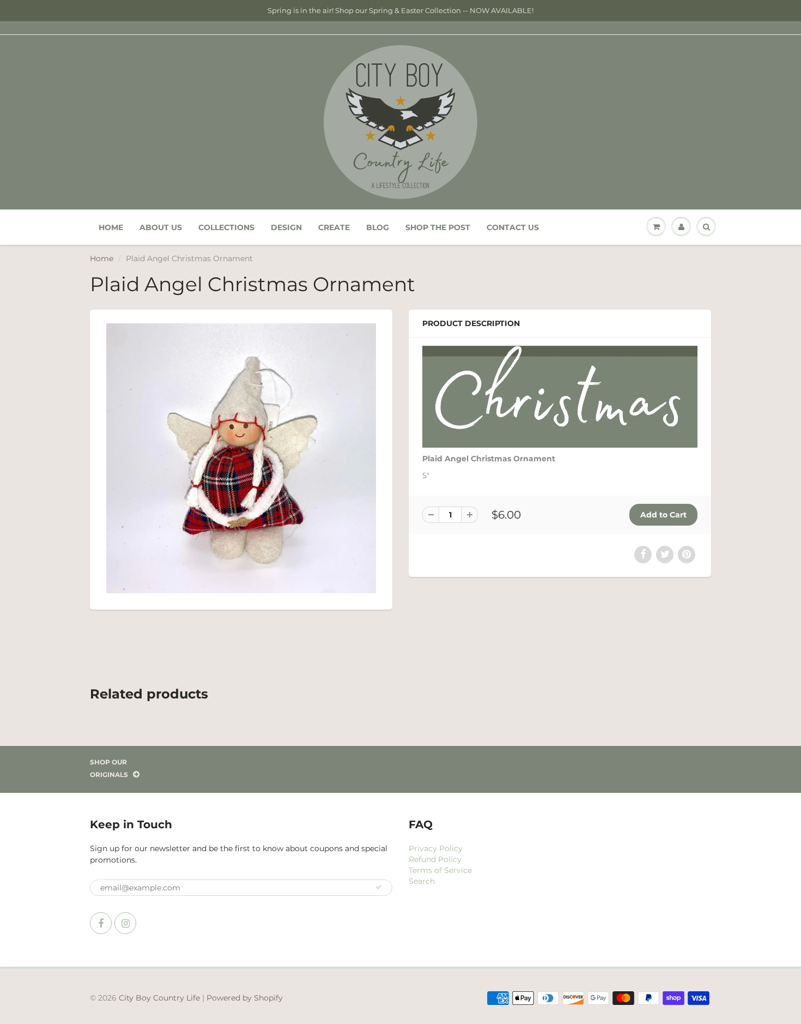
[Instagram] (125, 923)
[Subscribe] (379, 887)
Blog (377, 227)
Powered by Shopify (245, 998)
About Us (160, 227)
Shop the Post (437, 227)
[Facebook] (101, 923)
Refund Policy (435, 859)
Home (111, 227)
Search (422, 881)
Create (334, 227)
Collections (226, 227)
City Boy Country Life (159, 998)
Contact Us (513, 227)
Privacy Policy (436, 848)
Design (286, 227)
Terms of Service (440, 870)
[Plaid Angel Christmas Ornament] (241, 458)
